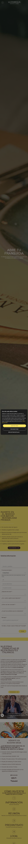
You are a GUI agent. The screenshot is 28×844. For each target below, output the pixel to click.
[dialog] (14, 422)
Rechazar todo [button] (14, 429)
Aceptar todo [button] (14, 425)
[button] (14, 432)
